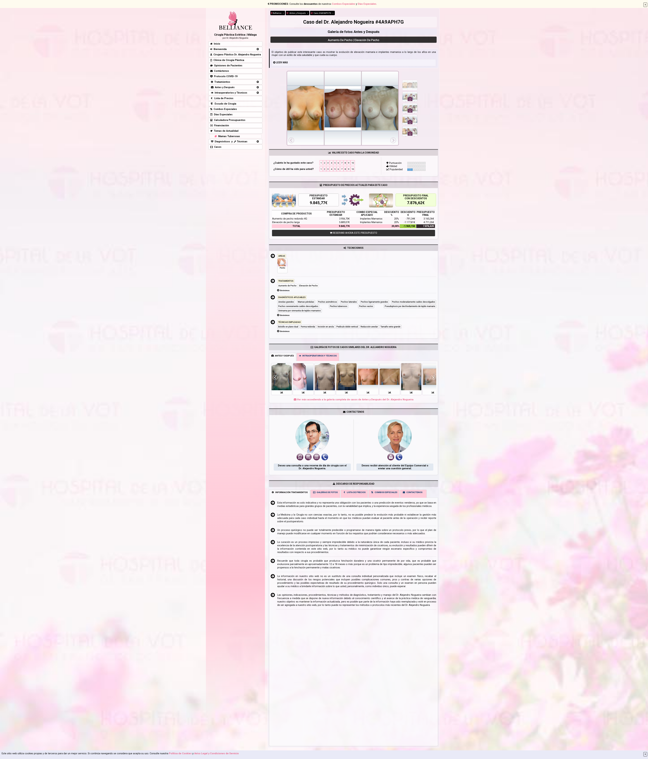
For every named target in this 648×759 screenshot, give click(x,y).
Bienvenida (219, 49)
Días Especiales (367, 4)
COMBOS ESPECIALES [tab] (385, 492)
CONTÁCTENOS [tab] (413, 492)
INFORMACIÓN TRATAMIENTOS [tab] (291, 492)
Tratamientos (221, 82)
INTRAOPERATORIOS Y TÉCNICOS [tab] (319, 355)
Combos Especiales (343, 4)
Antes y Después (297, 13)
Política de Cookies (180, 753)
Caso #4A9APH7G (322, 13)
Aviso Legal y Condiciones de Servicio (216, 753)
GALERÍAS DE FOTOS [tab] (327, 492)
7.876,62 (414, 202)
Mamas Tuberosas (228, 136)
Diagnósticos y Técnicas (230, 141)
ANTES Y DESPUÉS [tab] (284, 355)
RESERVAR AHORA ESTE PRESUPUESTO (354, 232)
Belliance (277, 13)
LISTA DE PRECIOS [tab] (356, 492)
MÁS (285, 62)
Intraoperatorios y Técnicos (230, 92)
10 (353, 163)
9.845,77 (317, 202)
